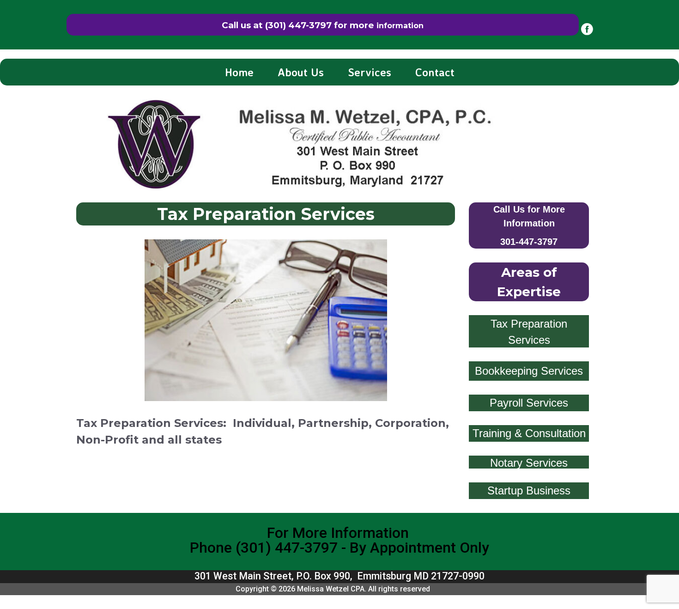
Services (369, 72)
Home (239, 72)
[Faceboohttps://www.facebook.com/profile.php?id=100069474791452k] (587, 29)
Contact (435, 72)
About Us (301, 72)
